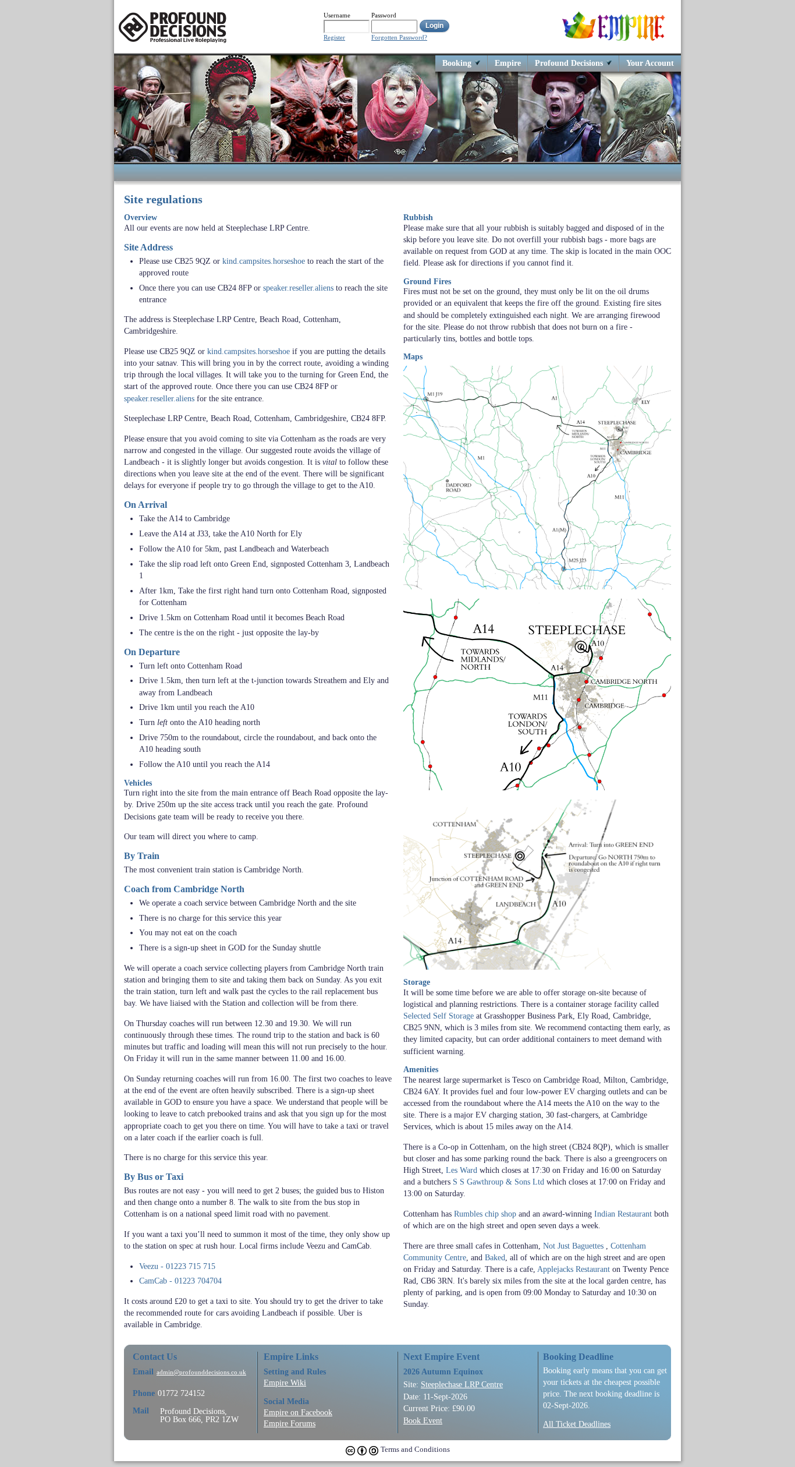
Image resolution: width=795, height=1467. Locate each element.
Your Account (650, 62)
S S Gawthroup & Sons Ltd (498, 1181)
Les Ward (461, 1170)
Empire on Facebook (298, 1412)
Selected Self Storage (438, 1015)
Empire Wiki (285, 1382)
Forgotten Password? (399, 37)
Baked (495, 1257)
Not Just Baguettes (573, 1245)
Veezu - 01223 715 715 (177, 1266)
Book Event (422, 1420)
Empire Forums (289, 1423)
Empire (508, 62)
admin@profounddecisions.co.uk (201, 1372)
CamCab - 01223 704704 (180, 1280)
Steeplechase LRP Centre (462, 1384)
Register (334, 37)
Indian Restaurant (623, 1213)
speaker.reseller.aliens (298, 287)
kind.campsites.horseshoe (263, 261)
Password (383, 15)
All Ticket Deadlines (577, 1424)
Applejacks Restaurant (573, 1269)
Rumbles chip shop (485, 1213)
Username (337, 15)
